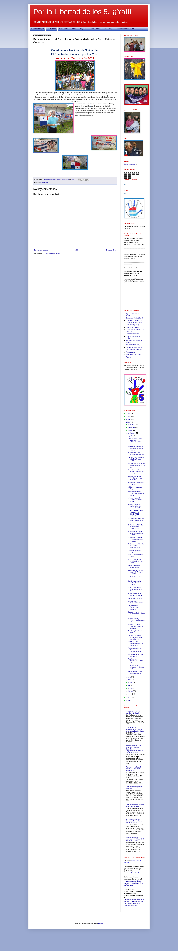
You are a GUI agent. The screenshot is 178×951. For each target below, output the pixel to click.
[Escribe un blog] (81, 180)
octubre (130, 430)
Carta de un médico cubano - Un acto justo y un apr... (136, 471)
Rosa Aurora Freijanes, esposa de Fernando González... (135, 572)
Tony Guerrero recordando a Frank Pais (135, 660)
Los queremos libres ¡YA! (134, 350)
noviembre (131, 427)
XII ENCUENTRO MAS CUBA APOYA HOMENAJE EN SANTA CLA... (135, 513)
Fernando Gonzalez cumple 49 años (134, 551)
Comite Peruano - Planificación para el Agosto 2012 (135, 643)
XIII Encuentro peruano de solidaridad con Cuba (135, 589)
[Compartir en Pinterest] (88, 180)
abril (129, 685)
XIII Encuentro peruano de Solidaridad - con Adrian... (135, 561)
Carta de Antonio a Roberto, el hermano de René (135, 805)
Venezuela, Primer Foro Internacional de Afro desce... (135, 448)
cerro (42, 182)
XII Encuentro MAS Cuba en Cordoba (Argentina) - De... (136, 545)
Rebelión (129, 357)
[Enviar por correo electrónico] (79, 180)
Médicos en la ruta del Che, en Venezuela (135, 488)
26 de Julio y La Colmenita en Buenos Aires (136, 667)
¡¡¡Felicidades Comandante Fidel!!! (135, 602)
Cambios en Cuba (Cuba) (134, 318)
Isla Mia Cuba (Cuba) (133, 345)
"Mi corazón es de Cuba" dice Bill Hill (136, 655)
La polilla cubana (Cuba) (134, 347)
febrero (130, 691)
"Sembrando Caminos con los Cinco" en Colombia (135, 582)
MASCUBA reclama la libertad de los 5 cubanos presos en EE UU (134, 821)
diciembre (131, 424)
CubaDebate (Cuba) (132, 327)
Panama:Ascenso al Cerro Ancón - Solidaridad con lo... (135, 649)
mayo (130, 682)
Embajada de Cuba (132, 334)
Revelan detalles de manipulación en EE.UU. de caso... (134, 506)
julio (129, 677)
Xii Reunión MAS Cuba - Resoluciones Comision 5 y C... (136, 526)
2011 (128, 697)
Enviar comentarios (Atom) (51, 253)
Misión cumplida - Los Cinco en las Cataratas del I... (136, 620)
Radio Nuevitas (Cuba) (133, 355)
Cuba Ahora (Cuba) (132, 325)
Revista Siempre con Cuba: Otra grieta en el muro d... (136, 493)
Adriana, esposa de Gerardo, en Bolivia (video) (135, 499)
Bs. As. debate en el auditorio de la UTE (135, 594)
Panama (46, 182)
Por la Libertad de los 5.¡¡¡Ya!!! (82, 12)
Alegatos (83, 29)
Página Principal (37, 29)
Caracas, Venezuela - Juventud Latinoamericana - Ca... (135, 441)
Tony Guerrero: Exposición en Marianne (133, 607)
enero (130, 694)
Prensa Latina (130, 352)
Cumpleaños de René (135, 598)
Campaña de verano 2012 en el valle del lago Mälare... (135, 637)
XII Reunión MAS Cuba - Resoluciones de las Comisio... (136, 533)
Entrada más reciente (41, 250)
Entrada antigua (111, 250)
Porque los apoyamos (67, 29)
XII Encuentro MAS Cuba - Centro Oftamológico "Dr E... (136, 520)
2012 (128, 422)
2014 (128, 416)
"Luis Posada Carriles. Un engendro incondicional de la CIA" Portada (133, 883)
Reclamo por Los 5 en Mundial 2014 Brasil (133, 712)
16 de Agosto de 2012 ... (136, 577)
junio (130, 680)
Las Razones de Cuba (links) (101, 29)
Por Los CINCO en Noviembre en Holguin (136, 453)
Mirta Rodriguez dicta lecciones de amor (135, 672)
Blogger (100, 923)
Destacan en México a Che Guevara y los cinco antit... (135, 478)
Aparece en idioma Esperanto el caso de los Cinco (135, 626)
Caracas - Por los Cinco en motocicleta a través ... (136, 613)
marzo (130, 688)
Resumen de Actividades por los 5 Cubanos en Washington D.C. (134, 768)
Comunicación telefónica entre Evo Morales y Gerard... (136, 459)
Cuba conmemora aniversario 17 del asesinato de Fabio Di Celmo (135, 839)
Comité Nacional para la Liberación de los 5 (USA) (134, 321)
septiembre (132, 433)
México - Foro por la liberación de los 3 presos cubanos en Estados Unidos (135, 729)
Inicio (77, 250)
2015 (128, 414)
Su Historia (51, 29)
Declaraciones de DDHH (125, 29)
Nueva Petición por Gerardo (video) (134, 566)
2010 (128, 700)
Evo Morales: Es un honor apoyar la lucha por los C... (136, 465)
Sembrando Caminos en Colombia (136, 483)
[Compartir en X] (83, 180)
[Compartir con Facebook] (86, 180)
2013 (128, 419)
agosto (130, 436)
